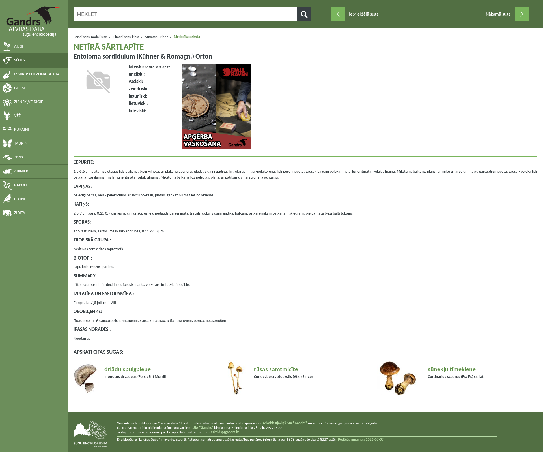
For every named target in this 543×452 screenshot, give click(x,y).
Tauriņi (21, 144)
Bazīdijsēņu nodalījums (90, 37)
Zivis (18, 157)
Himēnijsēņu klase (126, 37)
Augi (18, 46)
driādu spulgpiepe (127, 370)
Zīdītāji (21, 213)
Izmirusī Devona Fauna (37, 74)
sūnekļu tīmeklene (452, 370)
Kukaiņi (21, 130)
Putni (19, 199)
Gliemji (21, 88)
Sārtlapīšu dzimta (187, 37)
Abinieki (21, 171)
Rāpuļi (20, 185)
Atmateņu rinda (156, 37)
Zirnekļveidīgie (28, 102)
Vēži (18, 116)
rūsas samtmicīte (276, 370)
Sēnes (19, 60)
